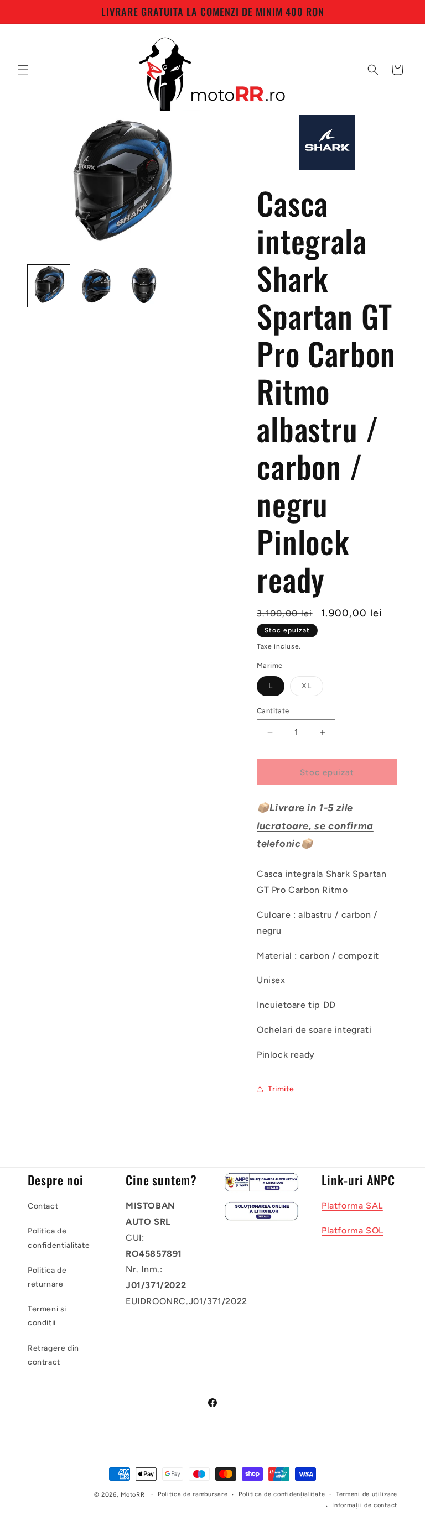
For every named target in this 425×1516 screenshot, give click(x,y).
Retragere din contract (53, 1355)
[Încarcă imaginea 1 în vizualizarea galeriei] (49, 286)
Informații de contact (364, 1505)
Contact (43, 1206)
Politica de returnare (47, 1277)
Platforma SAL (352, 1205)
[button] (23, 69)
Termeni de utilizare (366, 1494)
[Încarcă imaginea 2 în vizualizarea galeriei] (96, 286)
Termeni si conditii (47, 1315)
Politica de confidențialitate (282, 1494)
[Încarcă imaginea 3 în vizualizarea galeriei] (144, 286)
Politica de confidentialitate (59, 1238)
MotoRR (132, 1494)
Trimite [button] (281, 1089)
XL (312, 688)
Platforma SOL (352, 1230)
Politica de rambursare (192, 1494)
